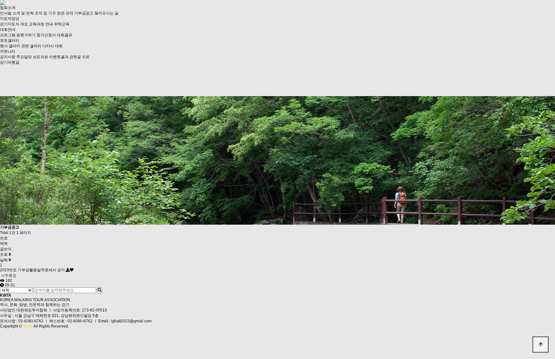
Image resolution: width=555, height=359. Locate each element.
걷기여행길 (9, 62)
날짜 (4, 260)
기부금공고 (83, 13)
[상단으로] (541, 345)
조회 (4, 254)
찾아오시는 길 (106, 13)
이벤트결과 (58, 57)
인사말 (6, 13)
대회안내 (7, 29)
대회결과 (64, 35)
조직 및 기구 (45, 13)
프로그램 (7, 35)
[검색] (99, 290)
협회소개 (7, 7)
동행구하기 (26, 35)
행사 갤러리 (10, 46)
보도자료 (40, 57)
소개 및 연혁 (23, 13)
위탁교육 (61, 24)
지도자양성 (9, 18)
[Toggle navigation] (6, 2)
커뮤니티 (7, 51)
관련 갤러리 (31, 46)
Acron (27, 326)
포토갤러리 (9, 40)
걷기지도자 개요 (14, 24)
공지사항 (7, 57)
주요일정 (24, 57)
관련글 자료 (79, 57)
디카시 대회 (52, 46)
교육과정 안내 (41, 24)
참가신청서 (46, 35)
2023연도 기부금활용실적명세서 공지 (33, 270)
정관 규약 (65, 13)
